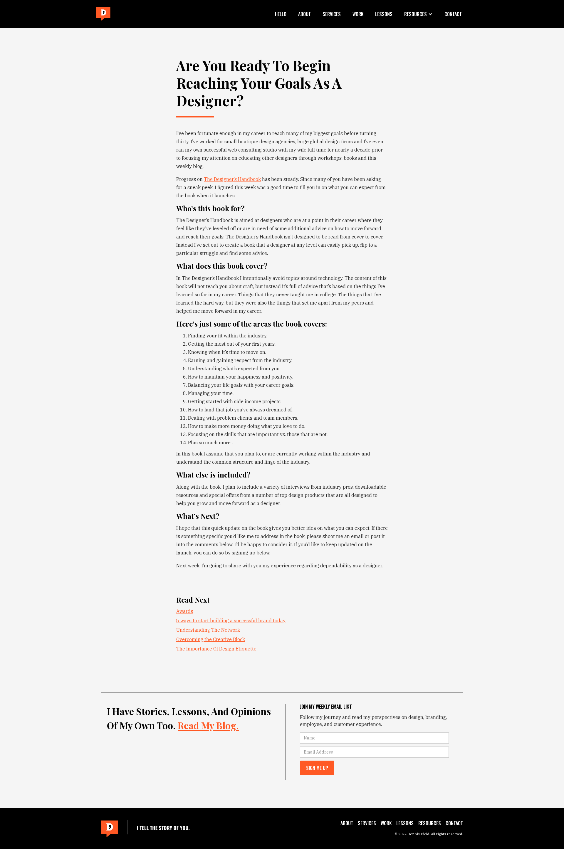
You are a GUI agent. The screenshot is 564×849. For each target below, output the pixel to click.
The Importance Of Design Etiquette (216, 649)
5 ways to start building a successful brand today (231, 620)
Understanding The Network (208, 630)
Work (357, 14)
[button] (418, 14)
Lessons (383, 14)
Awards (184, 611)
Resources (429, 823)
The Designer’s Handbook (232, 179)
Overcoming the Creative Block (210, 639)
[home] (103, 14)
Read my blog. (208, 725)
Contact (453, 14)
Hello (280, 14)
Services (332, 14)
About (304, 14)
